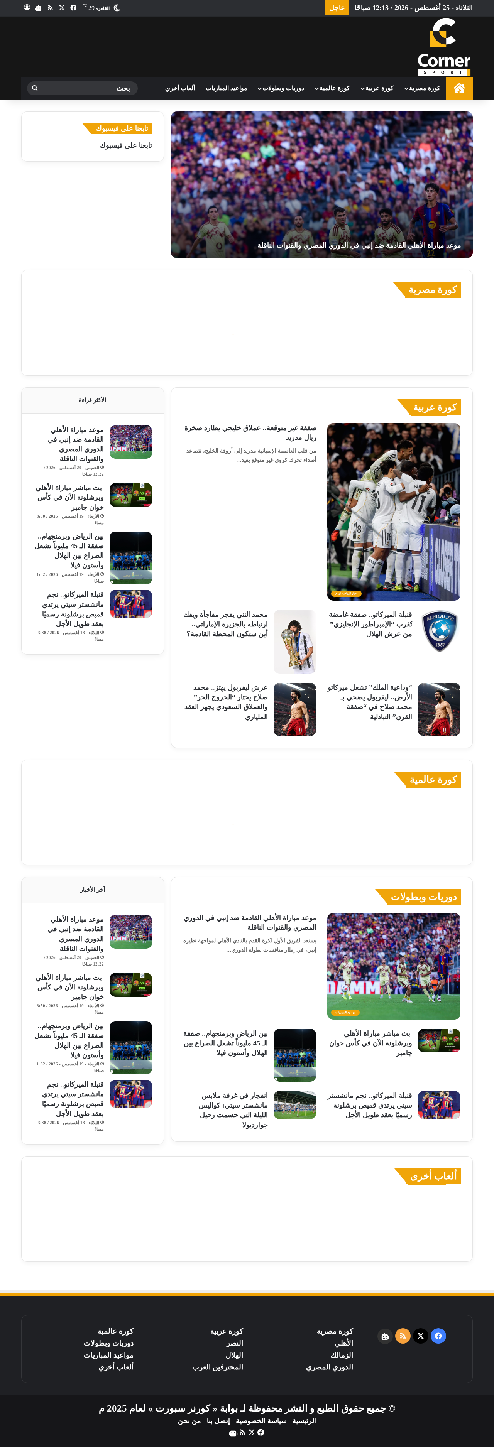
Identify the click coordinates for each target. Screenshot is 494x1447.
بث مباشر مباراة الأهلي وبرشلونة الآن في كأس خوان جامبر (70, 497)
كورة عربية (379, 88)
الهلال (234, 1355)
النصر (235, 1343)
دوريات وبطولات (283, 88)
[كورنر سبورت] (444, 46)
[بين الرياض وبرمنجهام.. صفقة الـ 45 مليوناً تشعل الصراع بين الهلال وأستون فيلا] (131, 558)
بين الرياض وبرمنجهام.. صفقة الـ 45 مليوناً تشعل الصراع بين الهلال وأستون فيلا (225, 1043)
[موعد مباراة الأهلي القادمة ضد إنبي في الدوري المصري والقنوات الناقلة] (322, 184)
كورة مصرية (424, 88)
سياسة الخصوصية (261, 1421)
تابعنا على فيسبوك (126, 145)
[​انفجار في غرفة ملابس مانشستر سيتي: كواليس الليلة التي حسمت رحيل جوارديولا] (295, 1105)
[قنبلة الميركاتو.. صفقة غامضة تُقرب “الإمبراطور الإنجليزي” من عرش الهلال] (439, 631)
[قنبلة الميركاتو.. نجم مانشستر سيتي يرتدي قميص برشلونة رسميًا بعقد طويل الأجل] (131, 604)
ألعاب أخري (180, 88)
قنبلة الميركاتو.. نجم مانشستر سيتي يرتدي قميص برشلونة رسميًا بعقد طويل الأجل (370, 1105)
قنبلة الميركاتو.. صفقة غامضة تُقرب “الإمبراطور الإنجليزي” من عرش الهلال (370, 624)
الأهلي (344, 1343)
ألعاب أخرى (433, 1176)
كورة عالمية (335, 88)
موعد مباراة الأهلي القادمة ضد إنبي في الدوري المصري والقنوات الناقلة (359, 245)
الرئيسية (304, 1421)
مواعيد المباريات (226, 88)
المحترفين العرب (217, 1367)
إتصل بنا (218, 1421)
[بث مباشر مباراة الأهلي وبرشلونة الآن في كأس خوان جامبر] (131, 495)
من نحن (189, 1421)
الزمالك (341, 1355)
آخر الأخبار (92, 889)
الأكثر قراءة (92, 400)
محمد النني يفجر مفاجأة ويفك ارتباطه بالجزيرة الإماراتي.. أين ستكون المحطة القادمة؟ (225, 624)
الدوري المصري (329, 1367)
